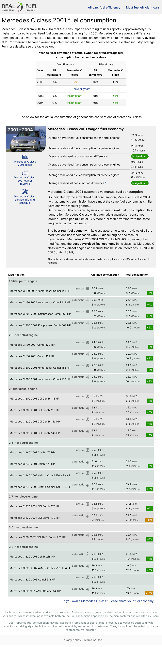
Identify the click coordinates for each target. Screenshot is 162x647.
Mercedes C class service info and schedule (25, 199)
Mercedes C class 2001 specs (25, 163)
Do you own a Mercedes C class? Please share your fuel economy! (107, 601)
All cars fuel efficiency (104, 7)
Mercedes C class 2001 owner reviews (25, 180)
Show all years (81, 88)
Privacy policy (71, 640)
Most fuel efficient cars (143, 7)
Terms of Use (92, 640)
